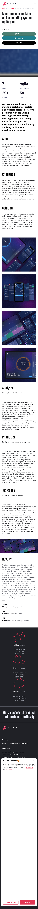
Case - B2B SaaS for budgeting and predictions (13, 752)
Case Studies (11, 8)
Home (3, 8)
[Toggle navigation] (35, 4)
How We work (14, 743)
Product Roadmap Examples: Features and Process (13, 757)
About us (5, 743)
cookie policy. (8, 769)
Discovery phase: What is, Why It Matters (11, 754)
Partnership (24, 743)
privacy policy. (29, 767)
